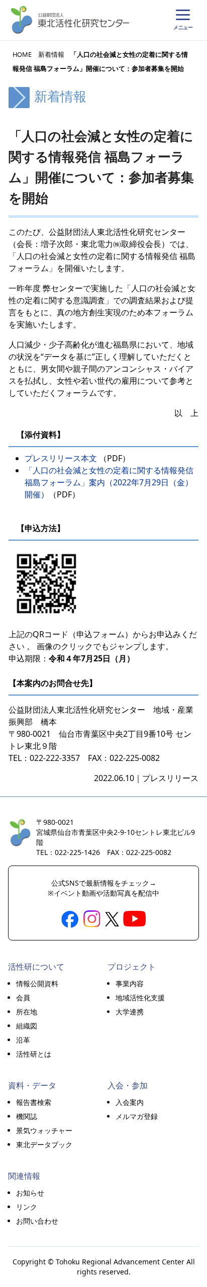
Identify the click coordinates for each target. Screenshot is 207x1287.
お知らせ (30, 1192)
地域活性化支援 (140, 997)
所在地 (26, 1011)
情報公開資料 (37, 983)
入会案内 (130, 1102)
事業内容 (130, 983)
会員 (23, 997)
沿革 (23, 1040)
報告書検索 (33, 1102)
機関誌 (26, 1116)
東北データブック (44, 1144)
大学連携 (130, 1011)
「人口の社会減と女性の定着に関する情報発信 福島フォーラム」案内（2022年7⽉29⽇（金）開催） (109, 482)
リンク (26, 1207)
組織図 (26, 1026)
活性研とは (33, 1054)
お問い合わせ (37, 1221)
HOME (22, 54)
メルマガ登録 (137, 1116)
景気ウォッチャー (44, 1130)
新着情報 (51, 54)
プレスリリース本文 (62, 458)
